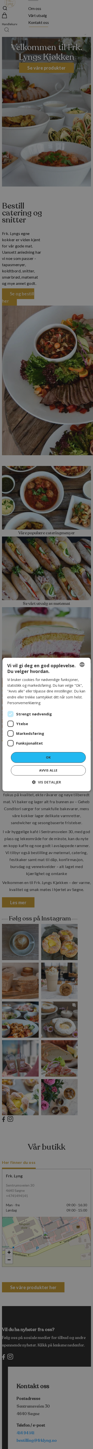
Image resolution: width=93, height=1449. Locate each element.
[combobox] (82, 664)
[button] (46, 782)
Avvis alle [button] (48, 770)
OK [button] (48, 757)
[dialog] (46, 724)
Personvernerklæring (23, 702)
